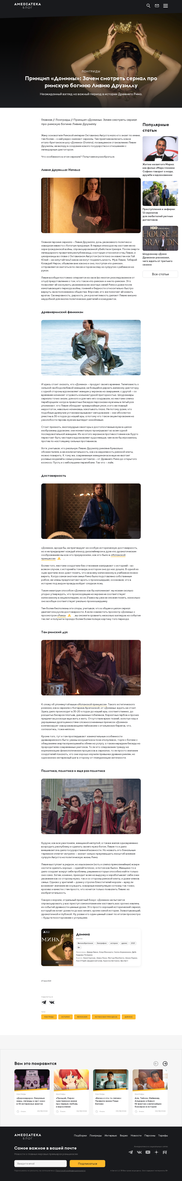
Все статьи (160, 274)
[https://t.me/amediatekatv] (131, 1152)
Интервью (111, 1135)
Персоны (149, 1135)
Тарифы (163, 1135)
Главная (46, 119)
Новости (136, 1135)
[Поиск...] (148, 6)
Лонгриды (62, 119)
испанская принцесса (106, 1017)
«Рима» (61, 615)
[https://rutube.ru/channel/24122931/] (165, 1152)
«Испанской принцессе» (92, 704)
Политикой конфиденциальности (70, 1170)
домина (129, 1017)
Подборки (80, 1135)
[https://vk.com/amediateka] (139, 1152)
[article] (32, 1092)
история (65, 1017)
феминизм (82, 1017)
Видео (124, 1135)
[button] (165, 1063)
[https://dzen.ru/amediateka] (156, 1152)
